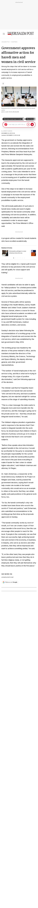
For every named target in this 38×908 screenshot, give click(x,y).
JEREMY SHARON (7, 131)
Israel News (14, 41)
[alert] (16, 881)
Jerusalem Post (5, 41)
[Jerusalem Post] (20, 34)
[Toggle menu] (3, 34)
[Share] (3, 83)
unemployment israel (7, 577)
